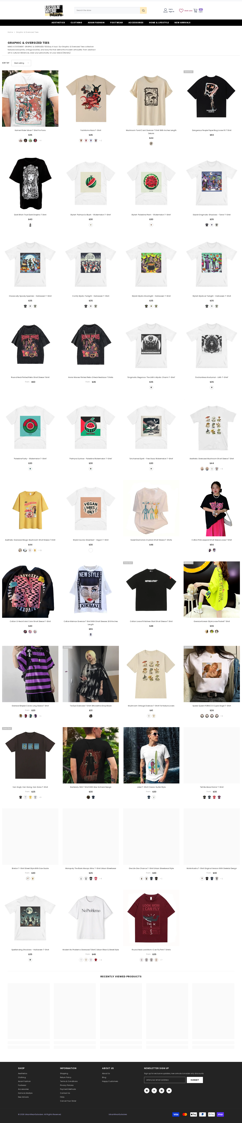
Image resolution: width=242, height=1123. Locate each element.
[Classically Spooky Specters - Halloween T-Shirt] (30, 264)
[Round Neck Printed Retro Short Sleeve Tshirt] (30, 345)
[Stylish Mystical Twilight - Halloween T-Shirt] (212, 264)
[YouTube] (169, 1090)
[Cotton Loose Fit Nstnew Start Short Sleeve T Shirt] (151, 589)
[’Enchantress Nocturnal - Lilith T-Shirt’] (212, 345)
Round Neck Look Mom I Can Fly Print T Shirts (151, 949)
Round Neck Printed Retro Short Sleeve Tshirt (30, 377)
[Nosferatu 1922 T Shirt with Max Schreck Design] (91, 755)
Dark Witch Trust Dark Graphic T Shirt (30, 214)
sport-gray (146, 878)
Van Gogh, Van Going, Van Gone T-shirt (30, 787)
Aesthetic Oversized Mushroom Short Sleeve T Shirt (212, 458)
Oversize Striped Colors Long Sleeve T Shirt (30, 706)
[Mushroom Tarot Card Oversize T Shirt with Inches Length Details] (151, 98)
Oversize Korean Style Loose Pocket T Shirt (212, 621)
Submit (195, 1080)
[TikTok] (161, 1090)
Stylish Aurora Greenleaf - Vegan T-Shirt (91, 540)
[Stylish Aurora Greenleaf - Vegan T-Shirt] (91, 508)
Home (10, 32)
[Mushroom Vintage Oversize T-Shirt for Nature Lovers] (151, 674)
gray (96, 140)
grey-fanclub (217, 469)
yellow (20, 716)
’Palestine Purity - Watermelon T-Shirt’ (30, 458)
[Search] (110, 10)
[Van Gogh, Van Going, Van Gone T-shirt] (30, 755)
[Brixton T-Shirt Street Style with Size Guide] (30, 836)
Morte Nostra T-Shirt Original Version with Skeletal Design (212, 868)
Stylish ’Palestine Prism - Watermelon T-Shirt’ (151, 214)
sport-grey (86, 878)
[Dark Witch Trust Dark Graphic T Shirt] (30, 183)
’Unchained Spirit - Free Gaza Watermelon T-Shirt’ (151, 458)
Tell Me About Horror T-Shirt (212, 787)
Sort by (5, 63)
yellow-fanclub (35, 550)
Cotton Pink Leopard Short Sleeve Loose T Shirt (212, 540)
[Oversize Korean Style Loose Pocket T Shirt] (212, 589)
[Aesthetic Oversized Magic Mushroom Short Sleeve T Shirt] (30, 508)
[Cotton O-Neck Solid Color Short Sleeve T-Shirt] (30, 589)
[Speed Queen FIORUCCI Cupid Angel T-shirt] (212, 674)
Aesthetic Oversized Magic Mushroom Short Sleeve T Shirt (30, 540)
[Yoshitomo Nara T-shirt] (91, 98)
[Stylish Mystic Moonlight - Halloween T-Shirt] (151, 264)
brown (212, 716)
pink (86, 140)
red (35, 140)
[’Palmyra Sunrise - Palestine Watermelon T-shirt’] (91, 427)
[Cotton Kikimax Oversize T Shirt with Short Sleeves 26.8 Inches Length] (91, 589)
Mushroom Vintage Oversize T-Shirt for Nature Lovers (151, 706)
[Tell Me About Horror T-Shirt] (212, 755)
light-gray (146, 960)
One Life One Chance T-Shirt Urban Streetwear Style (151, 868)
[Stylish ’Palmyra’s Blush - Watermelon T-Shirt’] (91, 183)
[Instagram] (146, 1090)
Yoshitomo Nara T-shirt (90, 130)
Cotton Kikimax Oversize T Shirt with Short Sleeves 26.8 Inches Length (91, 623)
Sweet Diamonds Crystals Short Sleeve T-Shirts (151, 540)
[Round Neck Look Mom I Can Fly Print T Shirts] (151, 918)
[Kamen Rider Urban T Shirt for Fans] (30, 98)
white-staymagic (25, 550)
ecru (86, 960)
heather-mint (30, 140)
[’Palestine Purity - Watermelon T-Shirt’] (30, 427)
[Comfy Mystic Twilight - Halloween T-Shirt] (91, 264)
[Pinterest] (154, 1090)
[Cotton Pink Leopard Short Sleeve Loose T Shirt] (212, 508)
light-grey (35, 797)
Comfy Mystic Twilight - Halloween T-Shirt (90, 296)
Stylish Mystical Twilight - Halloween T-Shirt (212, 296)
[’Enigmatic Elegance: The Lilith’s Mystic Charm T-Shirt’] (151, 345)
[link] (29, 1042)
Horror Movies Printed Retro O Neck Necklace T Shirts (90, 377)
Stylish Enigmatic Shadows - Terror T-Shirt (212, 214)
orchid (91, 960)
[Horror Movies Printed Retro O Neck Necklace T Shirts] (91, 345)
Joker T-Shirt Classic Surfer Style (151, 787)
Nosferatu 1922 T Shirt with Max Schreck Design (90, 787)
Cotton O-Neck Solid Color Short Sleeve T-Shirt (30, 621)
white (20, 140)
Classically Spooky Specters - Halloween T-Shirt (30, 296)
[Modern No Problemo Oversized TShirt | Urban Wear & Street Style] (91, 918)
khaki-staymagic (20, 550)
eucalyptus (217, 225)
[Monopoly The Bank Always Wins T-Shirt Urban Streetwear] (91, 836)
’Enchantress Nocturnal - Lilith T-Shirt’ (211, 377)
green (212, 631)
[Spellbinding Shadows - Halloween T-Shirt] (30, 918)
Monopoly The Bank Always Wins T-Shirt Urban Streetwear (90, 868)
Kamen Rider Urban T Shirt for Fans (30, 130)
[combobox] (107, 10)
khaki (81, 140)
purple (35, 716)
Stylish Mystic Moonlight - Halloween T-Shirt (151, 296)
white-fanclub (30, 550)
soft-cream (33, 878)
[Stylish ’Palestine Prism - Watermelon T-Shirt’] (151, 183)
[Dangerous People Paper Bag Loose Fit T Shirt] (212, 98)
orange (217, 716)
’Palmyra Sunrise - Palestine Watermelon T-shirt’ (90, 458)
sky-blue (91, 140)
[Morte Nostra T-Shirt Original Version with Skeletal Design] (212, 836)
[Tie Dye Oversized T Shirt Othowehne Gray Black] (91, 674)
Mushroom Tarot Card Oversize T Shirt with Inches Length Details (151, 132)
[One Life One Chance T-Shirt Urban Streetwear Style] (151, 836)
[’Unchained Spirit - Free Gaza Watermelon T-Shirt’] (151, 427)
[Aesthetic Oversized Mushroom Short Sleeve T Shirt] (212, 427)
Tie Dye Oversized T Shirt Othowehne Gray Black (90, 706)
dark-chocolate (20, 797)
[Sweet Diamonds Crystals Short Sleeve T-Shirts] (151, 508)
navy (93, 797)
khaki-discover (202, 469)
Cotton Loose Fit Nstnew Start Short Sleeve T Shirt (151, 621)
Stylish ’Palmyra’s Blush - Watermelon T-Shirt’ (90, 214)
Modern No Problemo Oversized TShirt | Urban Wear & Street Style (91, 949)
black (25, 140)
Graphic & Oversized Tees (27, 32)
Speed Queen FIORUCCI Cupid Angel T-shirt (212, 706)
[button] (21, 63)
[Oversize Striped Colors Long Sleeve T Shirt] (30, 674)
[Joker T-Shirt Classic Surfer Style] (151, 755)
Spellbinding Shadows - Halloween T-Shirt (30, 949)
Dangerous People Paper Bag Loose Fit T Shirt (211, 130)
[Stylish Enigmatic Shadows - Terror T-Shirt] (212, 183)
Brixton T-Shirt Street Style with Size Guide (30, 868)
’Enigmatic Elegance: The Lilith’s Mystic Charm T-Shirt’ (151, 377)
